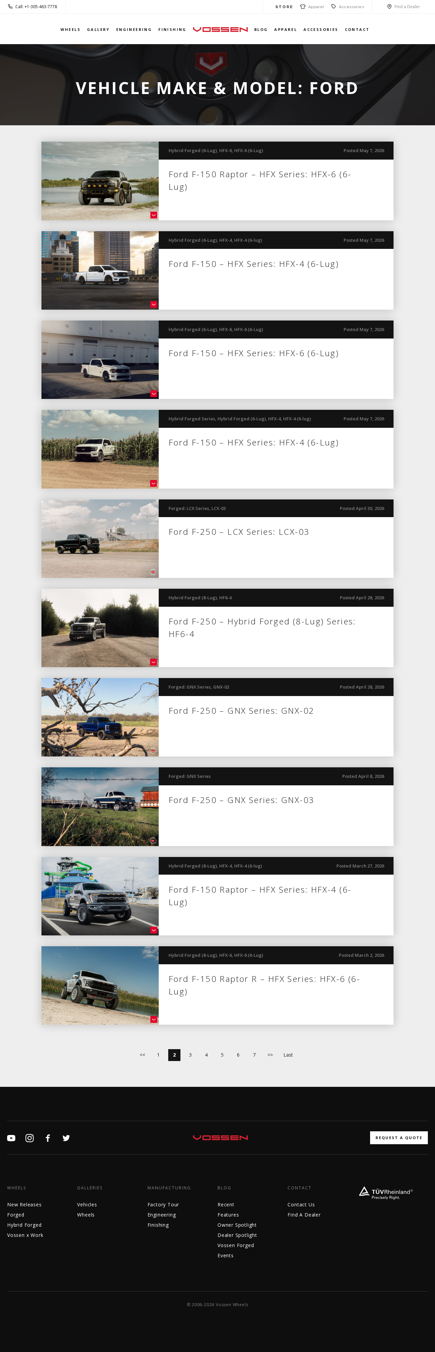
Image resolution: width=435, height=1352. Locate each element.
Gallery (98, 29)
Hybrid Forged (24, 1225)
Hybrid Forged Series (192, 419)
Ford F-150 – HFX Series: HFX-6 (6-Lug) (254, 353)
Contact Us (301, 1204)
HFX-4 (225, 240)
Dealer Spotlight (237, 1235)
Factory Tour (163, 1204)
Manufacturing (169, 1188)
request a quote (399, 1137)
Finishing (172, 29)
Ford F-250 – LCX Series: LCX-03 (239, 531)
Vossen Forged (236, 1245)
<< (142, 1055)
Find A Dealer (304, 1214)
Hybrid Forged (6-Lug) (193, 150)
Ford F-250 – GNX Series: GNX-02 (241, 710)
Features (228, 1214)
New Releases (24, 1204)
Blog (261, 29)
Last (288, 1055)
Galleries (90, 1188)
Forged (15, 1214)
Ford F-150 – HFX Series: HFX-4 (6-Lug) (254, 263)
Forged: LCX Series (189, 508)
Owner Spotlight (237, 1225)
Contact (357, 29)
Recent (226, 1204)
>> (270, 1055)
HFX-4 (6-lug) (248, 240)
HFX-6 (225, 150)
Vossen (220, 29)
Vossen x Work (25, 1235)
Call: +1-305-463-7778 (36, 7)
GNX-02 (221, 687)
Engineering (134, 29)
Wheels (70, 29)
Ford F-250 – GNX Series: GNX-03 (241, 799)
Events (226, 1255)
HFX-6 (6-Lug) (248, 150)
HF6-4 (225, 598)
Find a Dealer (407, 7)
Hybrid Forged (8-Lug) (193, 598)
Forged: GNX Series (190, 687)
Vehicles (87, 1204)
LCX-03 (218, 508)
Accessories (351, 6)
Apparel (315, 6)
